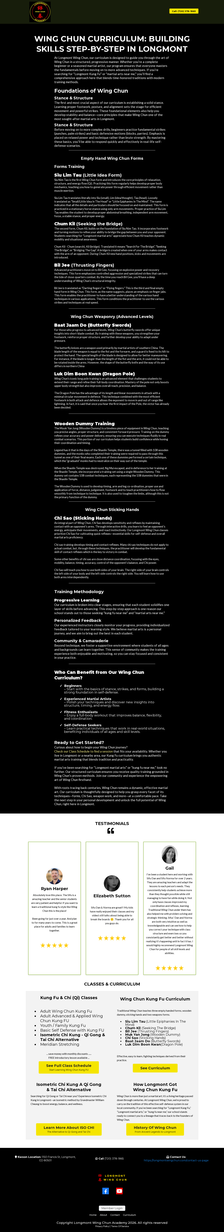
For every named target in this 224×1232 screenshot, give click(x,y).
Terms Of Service (120, 1226)
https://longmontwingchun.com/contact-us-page (176, 1160)
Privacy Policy (102, 1226)
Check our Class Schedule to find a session (83, 751)
